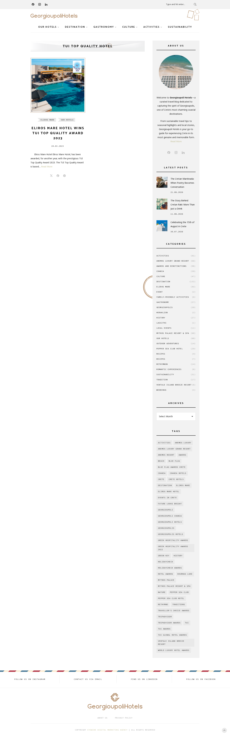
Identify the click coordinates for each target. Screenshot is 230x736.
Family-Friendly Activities (176, 297)
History (176, 317)
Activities (151, 27)
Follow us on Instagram (29, 679)
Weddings (176, 390)
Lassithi (176, 323)
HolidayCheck (165, 562)
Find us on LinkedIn (144, 679)
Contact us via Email (88, 679)
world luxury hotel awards (173, 650)
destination (165, 485)
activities (164, 443)
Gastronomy (103, 27)
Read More (46, 166)
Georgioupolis (176, 307)
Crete (161, 479)
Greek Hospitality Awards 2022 (173, 548)
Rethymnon (176, 364)
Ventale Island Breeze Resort (176, 385)
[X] (51, 175)
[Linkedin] (46, 4)
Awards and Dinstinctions (176, 266)
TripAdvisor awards (169, 623)
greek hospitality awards (173, 540)
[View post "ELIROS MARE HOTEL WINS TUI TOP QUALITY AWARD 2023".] (57, 85)
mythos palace (166, 580)
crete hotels (176, 479)
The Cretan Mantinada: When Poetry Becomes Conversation (182, 182)
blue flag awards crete (172, 467)
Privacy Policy (124, 718)
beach (161, 461)
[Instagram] (39, 4)
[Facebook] (33, 4)
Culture (128, 27)
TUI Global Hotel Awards (172, 635)
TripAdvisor (165, 617)
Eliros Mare (47, 120)
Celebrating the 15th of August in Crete (182, 224)
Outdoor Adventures (176, 343)
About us (102, 718)
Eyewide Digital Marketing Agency (107, 730)
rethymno (163, 604)
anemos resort (166, 455)
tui (187, 623)
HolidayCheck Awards (170, 568)
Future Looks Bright (170, 504)
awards (182, 455)
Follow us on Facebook (201, 679)
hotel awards (165, 574)
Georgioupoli (165, 510)
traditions (178, 604)
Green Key (163, 556)
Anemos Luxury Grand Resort (176, 261)
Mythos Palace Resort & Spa (176, 333)
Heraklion (176, 312)
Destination (75, 27)
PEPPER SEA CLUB (179, 592)
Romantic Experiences (176, 369)
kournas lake (184, 574)
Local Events (176, 328)
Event (176, 292)
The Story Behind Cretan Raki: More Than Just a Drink (183, 204)
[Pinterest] (64, 175)
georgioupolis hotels (170, 534)
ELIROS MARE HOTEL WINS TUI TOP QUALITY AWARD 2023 (57, 133)
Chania (176, 271)
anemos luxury (183, 443)
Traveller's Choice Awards (173, 610)
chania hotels (178, 473)
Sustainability (180, 27)
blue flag (174, 461)
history (178, 556)
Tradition (176, 379)
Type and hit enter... (175, 4)
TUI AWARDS (164, 629)
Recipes (176, 354)
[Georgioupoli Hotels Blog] (54, 16)
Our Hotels (47, 27)
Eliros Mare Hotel (168, 491)
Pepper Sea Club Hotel (176, 348)
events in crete (167, 498)
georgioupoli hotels (170, 522)
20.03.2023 (57, 146)
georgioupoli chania (170, 516)
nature (162, 592)
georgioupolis (166, 528)
